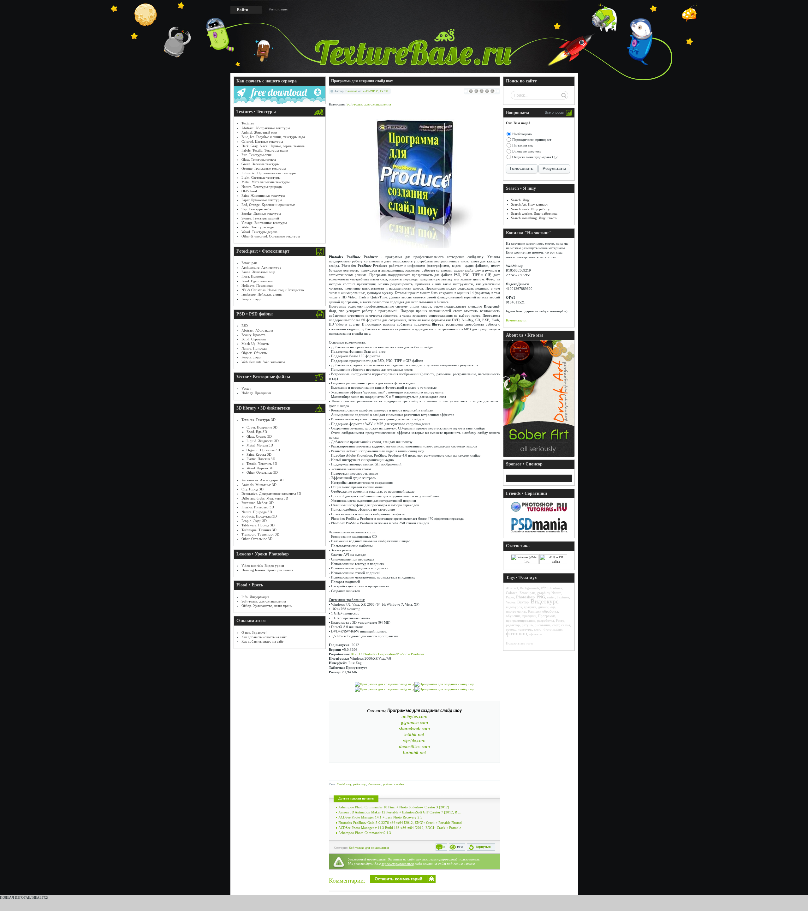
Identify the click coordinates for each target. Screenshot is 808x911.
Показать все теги (519, 643)
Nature (556, 593)
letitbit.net (414, 735)
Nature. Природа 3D (256, 512)
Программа (547, 616)
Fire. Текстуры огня (256, 155)
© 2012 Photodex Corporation (373, 654)
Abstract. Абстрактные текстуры (265, 128)
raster (551, 597)
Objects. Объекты (254, 353)
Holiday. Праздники (256, 393)
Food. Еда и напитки (257, 281)
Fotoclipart (249, 263)
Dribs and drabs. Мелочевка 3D (264, 498)
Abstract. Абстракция (257, 330)
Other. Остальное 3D (256, 539)
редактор (359, 784)
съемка (511, 629)
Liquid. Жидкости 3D (263, 441)
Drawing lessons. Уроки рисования (267, 570)
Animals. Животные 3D (258, 485)
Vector (246, 388)
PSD (244, 325)
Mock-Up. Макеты (255, 343)
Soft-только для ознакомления (263, 601)
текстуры (525, 629)
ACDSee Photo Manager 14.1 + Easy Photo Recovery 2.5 (380, 817)
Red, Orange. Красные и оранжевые (268, 205)
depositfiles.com (414, 747)
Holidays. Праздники (257, 285)
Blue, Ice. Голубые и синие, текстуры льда (273, 137)
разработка (545, 620)
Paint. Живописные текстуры (263, 195)
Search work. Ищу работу (530, 209)
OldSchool (249, 191)
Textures (247, 123)
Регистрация (278, 9)
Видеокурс (544, 601)
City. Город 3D (252, 489)
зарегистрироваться (398, 864)
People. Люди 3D (254, 521)
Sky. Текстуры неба (256, 209)
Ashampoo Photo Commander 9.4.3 (364, 833)
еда (553, 607)
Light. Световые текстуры (260, 177)
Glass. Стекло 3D (259, 436)
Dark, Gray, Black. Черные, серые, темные (273, 146)
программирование (520, 620)
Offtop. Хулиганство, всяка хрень (266, 606)
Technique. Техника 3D (258, 530)
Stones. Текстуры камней (260, 218)
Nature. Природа (254, 348)
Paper (510, 597)
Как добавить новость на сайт (264, 637)
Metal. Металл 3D (260, 445)
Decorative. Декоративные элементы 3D (271, 493)
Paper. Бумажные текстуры (261, 200)
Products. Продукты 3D (259, 516)
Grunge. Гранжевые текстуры (263, 168)
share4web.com (414, 729)
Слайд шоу (344, 784)
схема (565, 625)
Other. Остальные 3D (262, 472)
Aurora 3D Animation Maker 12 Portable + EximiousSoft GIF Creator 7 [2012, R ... (399, 812)
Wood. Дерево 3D (260, 468)
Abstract (512, 588)
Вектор (523, 602)
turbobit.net (414, 753)
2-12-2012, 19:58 (375, 91)
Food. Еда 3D (257, 432)
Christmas (555, 588)
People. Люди (251, 299)
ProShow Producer (410, 654)
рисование (542, 625)
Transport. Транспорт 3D (260, 534)
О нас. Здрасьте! (254, 632)
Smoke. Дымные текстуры (261, 213)
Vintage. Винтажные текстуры (264, 223)
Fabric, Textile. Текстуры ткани (264, 150)
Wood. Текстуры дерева (259, 232)
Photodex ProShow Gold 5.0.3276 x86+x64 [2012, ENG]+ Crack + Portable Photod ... (402, 822)
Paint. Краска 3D (259, 454)
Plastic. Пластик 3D (261, 459)
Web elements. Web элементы (263, 362)
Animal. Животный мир (259, 132)
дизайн (543, 607)
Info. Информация (255, 597)
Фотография (553, 629)
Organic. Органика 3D (263, 450)
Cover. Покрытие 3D (262, 427)
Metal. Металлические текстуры (265, 182)
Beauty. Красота (253, 335)
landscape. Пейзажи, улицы (261, 294)
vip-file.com (414, 741)
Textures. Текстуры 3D (258, 420)
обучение (513, 616)
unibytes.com (414, 717)
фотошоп (374, 784)
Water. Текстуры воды (257, 227)
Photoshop (525, 597)
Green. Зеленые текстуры (260, 164)
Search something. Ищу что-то (534, 218)
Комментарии (516, 320)
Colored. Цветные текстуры (262, 141)
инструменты (516, 611)
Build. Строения (253, 339)
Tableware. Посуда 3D (258, 525)
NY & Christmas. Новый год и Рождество (272, 290)
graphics (543, 593)
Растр (560, 620)
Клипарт (534, 611)
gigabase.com (414, 723)
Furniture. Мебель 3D (257, 503)
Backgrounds (529, 588)
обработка (550, 611)
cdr (543, 588)
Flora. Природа (252, 276)
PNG (541, 597)
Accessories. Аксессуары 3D (262, 480)
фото (538, 629)
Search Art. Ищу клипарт (529, 204)
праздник (529, 616)
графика (530, 607)
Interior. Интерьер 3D (257, 507)
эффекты (535, 634)
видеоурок (514, 607)
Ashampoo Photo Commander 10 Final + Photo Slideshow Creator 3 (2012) (393, 807)
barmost (351, 91)
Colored (512, 593)
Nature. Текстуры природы (261, 187)
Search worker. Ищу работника (534, 213)
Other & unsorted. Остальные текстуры (270, 236)
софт (555, 625)
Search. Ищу (520, 200)
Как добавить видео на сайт (262, 641)
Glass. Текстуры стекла (258, 159)
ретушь (527, 625)
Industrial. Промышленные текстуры (268, 173)
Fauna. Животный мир (258, 272)
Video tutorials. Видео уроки (262, 565)
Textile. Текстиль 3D (262, 463)
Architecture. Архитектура (261, 267)
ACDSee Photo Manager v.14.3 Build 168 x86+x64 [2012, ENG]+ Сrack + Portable (399, 828)
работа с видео (393, 784)
